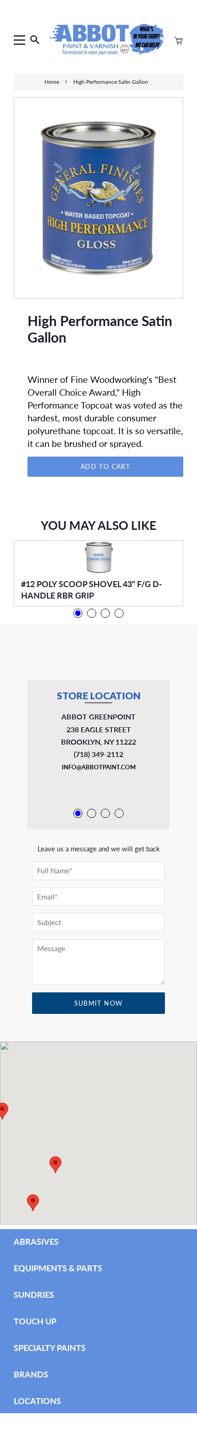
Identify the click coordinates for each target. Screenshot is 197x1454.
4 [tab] (119, 613)
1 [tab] (77, 613)
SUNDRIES (34, 1295)
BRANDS (31, 1374)
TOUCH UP (35, 1321)
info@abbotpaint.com (99, 767)
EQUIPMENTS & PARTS (58, 1268)
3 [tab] (105, 613)
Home (51, 81)
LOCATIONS (37, 1401)
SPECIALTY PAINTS (50, 1348)
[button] (33, 1203)
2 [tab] (91, 613)
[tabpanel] (98, 573)
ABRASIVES (36, 1241)
